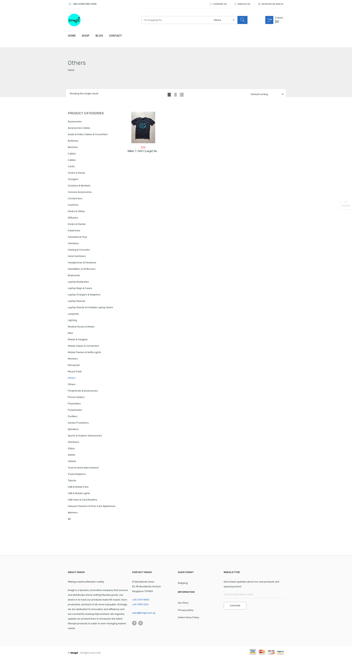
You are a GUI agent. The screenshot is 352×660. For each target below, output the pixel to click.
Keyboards (74, 275)
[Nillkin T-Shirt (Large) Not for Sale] (143, 127)
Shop (85, 35)
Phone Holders (76, 397)
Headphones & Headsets (82, 262)
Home (71, 70)
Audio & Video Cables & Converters (88, 134)
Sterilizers (73, 442)
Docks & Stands (77, 224)
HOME (72, 35)
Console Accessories (80, 192)
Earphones (74, 230)
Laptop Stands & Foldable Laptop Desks (90, 307)
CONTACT (115, 35)
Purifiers (72, 416)
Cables (72, 153)
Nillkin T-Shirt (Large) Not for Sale (148, 151)
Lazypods (73, 313)
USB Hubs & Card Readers (82, 499)
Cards (71, 166)
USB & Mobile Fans (78, 486)
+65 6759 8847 (140, 599)
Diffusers (73, 217)
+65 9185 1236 (140, 604)
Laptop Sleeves (76, 301)
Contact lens (75, 198)
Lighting (72, 320)
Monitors (73, 358)
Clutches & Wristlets (79, 185)
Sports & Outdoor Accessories (85, 435)
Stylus (71, 448)
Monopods (74, 365)
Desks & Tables (76, 211)
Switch (71, 454)
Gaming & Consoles (79, 249)
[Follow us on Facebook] (134, 623)
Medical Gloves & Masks (81, 326)
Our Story (183, 602)
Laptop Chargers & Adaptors (84, 294)
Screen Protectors (78, 422)
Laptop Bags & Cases (80, 288)
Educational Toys (77, 237)
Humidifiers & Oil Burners (82, 269)
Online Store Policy (188, 617)
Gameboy (73, 243)
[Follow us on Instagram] (140, 623)
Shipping (183, 583)
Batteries (73, 140)
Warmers (73, 512)
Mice (70, 333)
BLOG (99, 35)
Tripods (72, 480)
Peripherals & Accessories (83, 390)
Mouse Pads (75, 371)
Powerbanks (75, 410)
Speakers (73, 429)
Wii (69, 519)
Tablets (72, 461)
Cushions (73, 204)
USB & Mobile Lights (79, 493)
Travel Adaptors (77, 474)
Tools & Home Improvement (83, 467)
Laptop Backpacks (78, 281)
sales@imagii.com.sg (143, 612)
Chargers (73, 179)
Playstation (74, 403)
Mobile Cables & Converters (83, 345)
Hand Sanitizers (77, 256)
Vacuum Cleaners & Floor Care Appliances (91, 506)
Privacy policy (185, 610)
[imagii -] (84, 20)
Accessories (75, 121)
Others (72, 378)
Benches (73, 147)
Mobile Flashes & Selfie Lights (84, 352)
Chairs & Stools (76, 172)
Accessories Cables (79, 128)
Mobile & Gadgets (78, 339)
